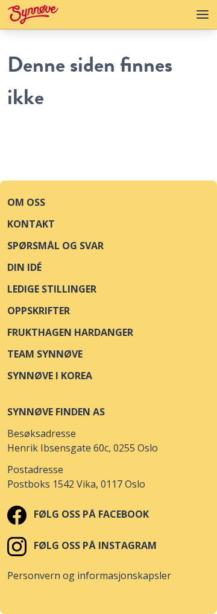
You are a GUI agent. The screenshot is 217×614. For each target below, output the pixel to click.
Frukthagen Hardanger (70, 332)
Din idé (24, 267)
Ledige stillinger (51, 289)
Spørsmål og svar (55, 245)
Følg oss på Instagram (94, 545)
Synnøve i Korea (49, 375)
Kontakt (31, 224)
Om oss (26, 202)
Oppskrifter (38, 310)
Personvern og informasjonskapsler (89, 575)
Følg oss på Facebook (90, 514)
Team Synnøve (45, 354)
